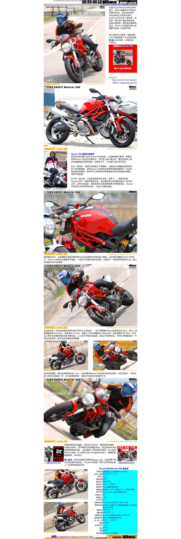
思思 (84, 154)
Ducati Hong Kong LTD (129, 83)
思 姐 (111, 40)
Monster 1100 (97, 460)
